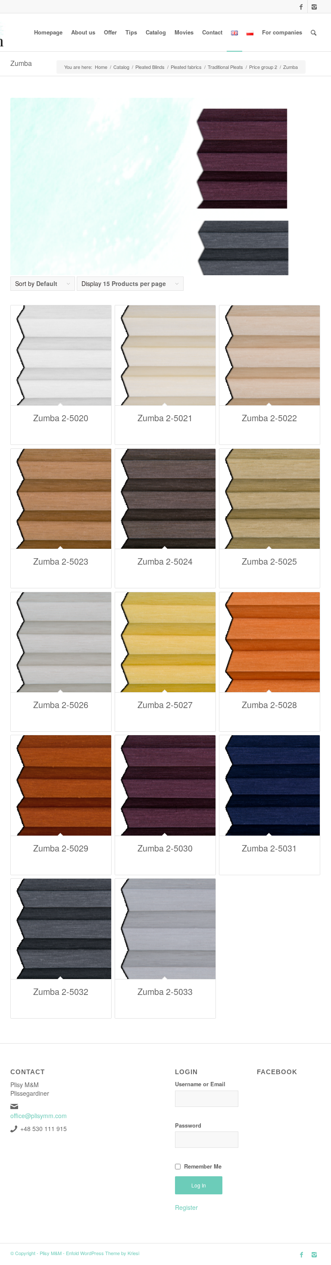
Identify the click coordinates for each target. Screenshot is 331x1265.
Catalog (121, 67)
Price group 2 (263, 67)
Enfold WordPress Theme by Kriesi (102, 1252)
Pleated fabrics (186, 67)
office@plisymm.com (38, 1115)
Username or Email (200, 1084)
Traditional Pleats (225, 67)
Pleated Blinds (150, 67)
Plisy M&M (51, 1252)
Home (101, 67)
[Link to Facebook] (301, 6)
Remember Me (203, 1166)
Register (186, 1207)
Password (188, 1125)
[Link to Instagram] (314, 6)
